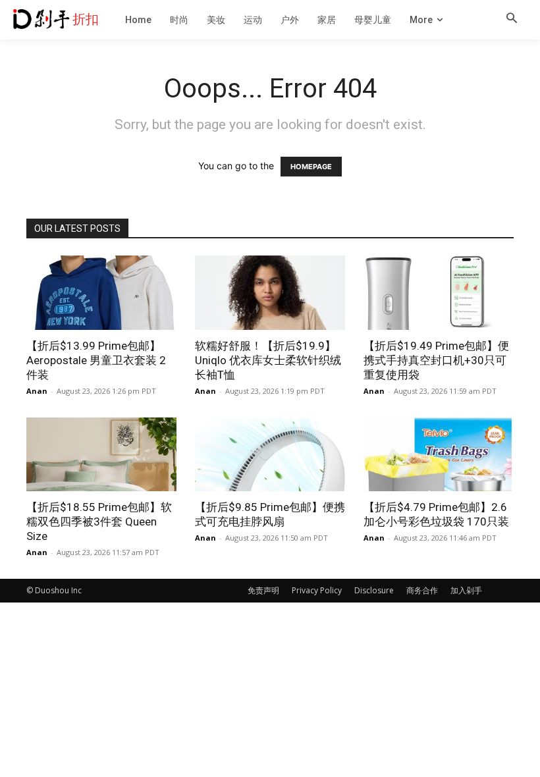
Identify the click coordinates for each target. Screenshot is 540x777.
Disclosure (374, 590)
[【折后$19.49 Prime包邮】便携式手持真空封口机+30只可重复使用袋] (439, 292)
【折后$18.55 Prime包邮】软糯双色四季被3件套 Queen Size (99, 521)
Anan (36, 391)
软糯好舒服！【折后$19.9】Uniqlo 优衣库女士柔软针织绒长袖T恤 (268, 360)
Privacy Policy (317, 590)
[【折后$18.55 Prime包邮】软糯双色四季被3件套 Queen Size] (101, 454)
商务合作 (422, 590)
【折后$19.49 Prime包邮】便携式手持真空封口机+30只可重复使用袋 (436, 360)
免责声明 (263, 590)
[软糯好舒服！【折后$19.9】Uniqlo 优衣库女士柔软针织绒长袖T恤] (270, 292)
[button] (512, 19)
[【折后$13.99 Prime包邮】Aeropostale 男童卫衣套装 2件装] (101, 292)
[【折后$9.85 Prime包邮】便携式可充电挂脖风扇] (270, 454)
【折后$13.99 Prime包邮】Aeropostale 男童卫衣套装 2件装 (96, 360)
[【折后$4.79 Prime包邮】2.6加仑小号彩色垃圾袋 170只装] (439, 454)
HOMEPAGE (311, 166)
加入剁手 (466, 590)
